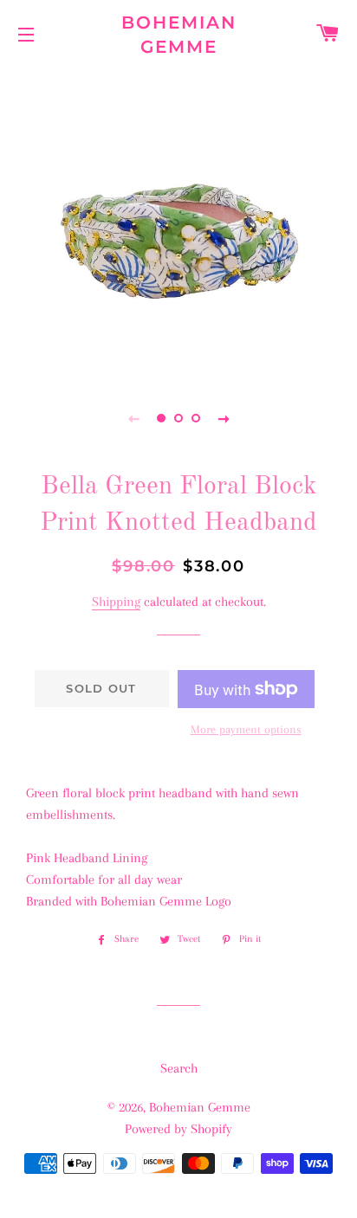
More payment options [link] (246, 729)
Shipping (116, 601)
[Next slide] (223, 418)
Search (179, 1068)
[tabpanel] (178, 221)
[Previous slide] (133, 418)
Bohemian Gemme (179, 34)
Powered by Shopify (178, 1129)
